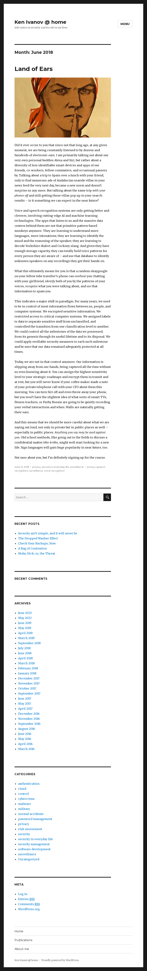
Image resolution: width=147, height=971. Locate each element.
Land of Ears (34, 68)
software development (34, 849)
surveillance (77, 466)
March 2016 (26, 749)
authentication (28, 783)
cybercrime (26, 799)
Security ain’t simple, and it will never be (47, 533)
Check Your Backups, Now (37, 543)
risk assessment (30, 829)
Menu (125, 24)
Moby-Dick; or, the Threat (36, 553)
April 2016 (25, 744)
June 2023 (25, 613)
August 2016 (26, 729)
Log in (22, 894)
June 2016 (24, 734)
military (24, 809)
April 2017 (25, 708)
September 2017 (29, 693)
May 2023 (25, 618)
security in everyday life (55, 466)
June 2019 (24, 623)
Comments (29, 904)
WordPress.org (29, 909)
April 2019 (25, 633)
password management (35, 819)
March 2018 (26, 663)
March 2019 (26, 638)
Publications (23, 940)
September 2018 (29, 643)
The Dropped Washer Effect (38, 538)
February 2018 (28, 668)
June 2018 (25, 653)
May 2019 (24, 628)
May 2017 (24, 703)
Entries (26, 899)
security (24, 834)
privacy (36, 466)
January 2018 (27, 673)
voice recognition (54, 470)
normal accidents (31, 814)
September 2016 (29, 724)
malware (24, 804)
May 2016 (24, 739)
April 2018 (25, 658)
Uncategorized (28, 859)
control (23, 794)
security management (34, 844)
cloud (22, 788)
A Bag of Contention (32, 548)
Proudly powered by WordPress (60, 960)
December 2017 (28, 678)
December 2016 (29, 713)
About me (22, 949)
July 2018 (24, 648)
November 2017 (29, 683)
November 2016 (29, 718)
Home (19, 931)
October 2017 (27, 688)
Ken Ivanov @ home (40, 22)
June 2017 (24, 698)
